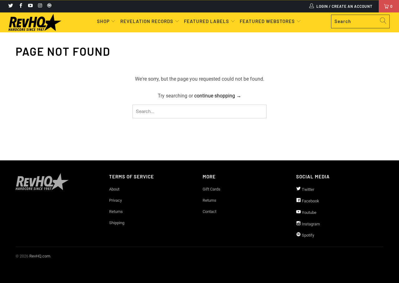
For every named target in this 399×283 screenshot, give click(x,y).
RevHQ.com (39, 256)
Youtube (308, 212)
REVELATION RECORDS (146, 21)
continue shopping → (217, 96)
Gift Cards (211, 189)
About (114, 189)
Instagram (310, 224)
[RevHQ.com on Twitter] (10, 6)
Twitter (307, 189)
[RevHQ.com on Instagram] (39, 6)
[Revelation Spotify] (48, 6)
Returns (116, 211)
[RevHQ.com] (35, 22)
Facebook (310, 201)
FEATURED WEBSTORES (268, 21)
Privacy (115, 200)
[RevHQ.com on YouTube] (30, 6)
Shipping (116, 222)
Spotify (307, 235)
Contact (209, 211)
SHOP (104, 21)
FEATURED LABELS (206, 21)
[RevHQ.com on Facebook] (20, 6)
